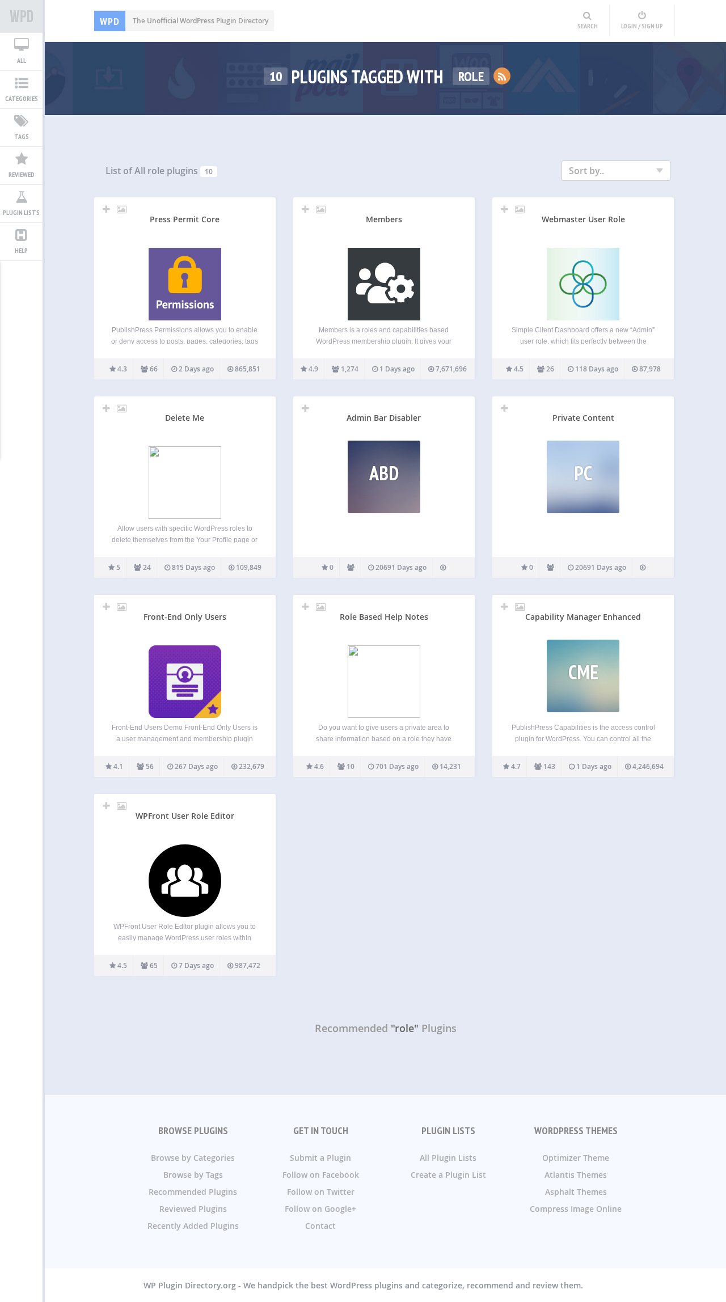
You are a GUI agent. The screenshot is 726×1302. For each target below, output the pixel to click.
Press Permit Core (185, 219)
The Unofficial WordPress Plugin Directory (184, 20)
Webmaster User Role (583, 219)
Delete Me (184, 417)
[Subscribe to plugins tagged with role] (501, 75)
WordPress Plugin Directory (21, 16)
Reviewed (22, 174)
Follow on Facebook (320, 1174)
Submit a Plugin (320, 1157)
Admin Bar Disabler (384, 417)
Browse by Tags (193, 1174)
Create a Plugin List (448, 1174)
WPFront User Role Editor (185, 815)
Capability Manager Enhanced (583, 616)
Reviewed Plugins (193, 1208)
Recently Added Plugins (193, 1225)
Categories (21, 98)
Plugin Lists (21, 212)
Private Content (583, 417)
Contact (320, 1225)
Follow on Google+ (320, 1208)
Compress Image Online (576, 1208)
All (21, 60)
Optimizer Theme (575, 1157)
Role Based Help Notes (384, 616)
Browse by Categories (193, 1157)
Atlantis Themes (575, 1174)
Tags (21, 136)
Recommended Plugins (193, 1191)
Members (384, 219)
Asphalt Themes (576, 1191)
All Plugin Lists (448, 1157)
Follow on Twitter (320, 1191)
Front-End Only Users (184, 616)
